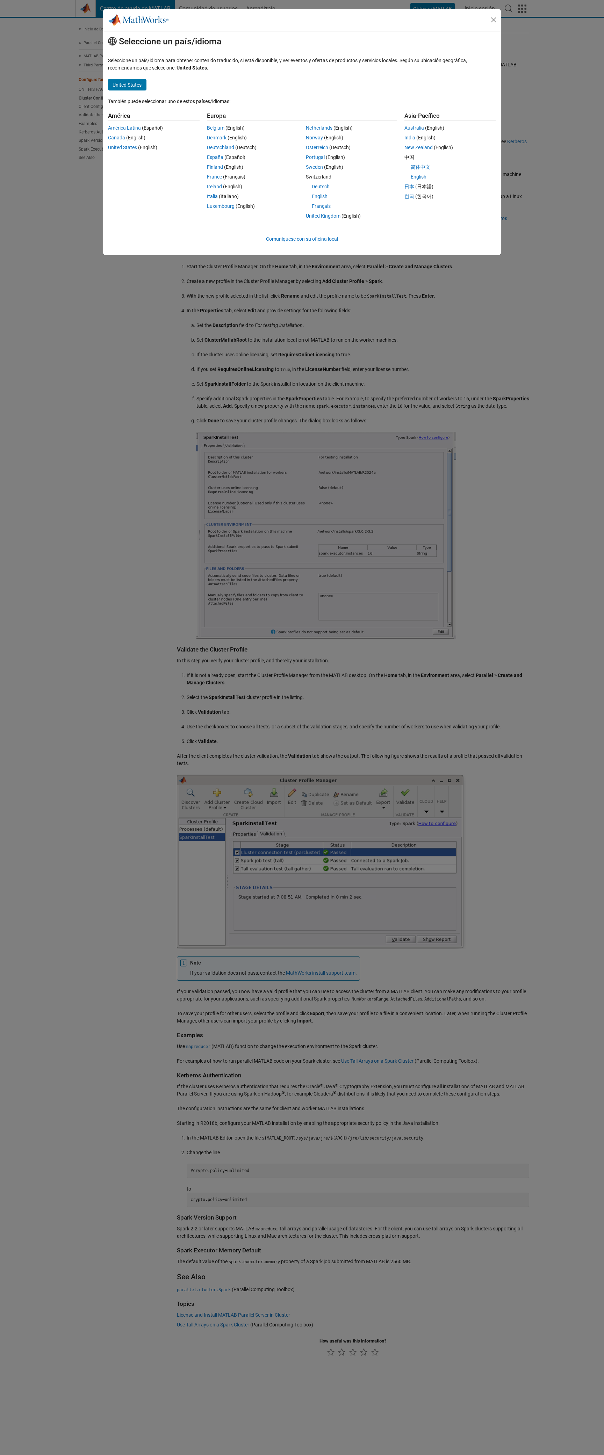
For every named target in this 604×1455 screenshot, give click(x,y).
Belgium (215, 128)
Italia (212, 196)
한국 (409, 196)
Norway (314, 137)
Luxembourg (221, 206)
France (214, 177)
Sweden (314, 167)
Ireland (214, 186)
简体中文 (420, 167)
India (409, 137)
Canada (116, 137)
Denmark (216, 137)
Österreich (317, 147)
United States (122, 147)
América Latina (124, 128)
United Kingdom (323, 216)
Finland (215, 167)
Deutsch (321, 186)
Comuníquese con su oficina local (302, 239)
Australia (414, 128)
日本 (409, 186)
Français (321, 206)
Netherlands (319, 128)
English (320, 196)
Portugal (315, 157)
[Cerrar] (493, 20)
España (215, 157)
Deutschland (220, 147)
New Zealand (418, 147)
